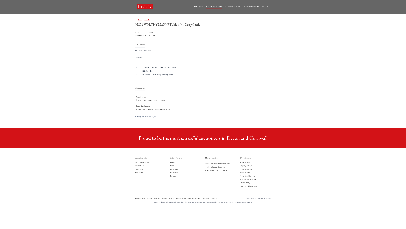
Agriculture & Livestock (214, 6)
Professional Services (251, 6)
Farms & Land (245, 173)
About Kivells (141, 157)
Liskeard (173, 176)
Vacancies (139, 169)
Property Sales (245, 162)
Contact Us (139, 173)
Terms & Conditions (153, 199)
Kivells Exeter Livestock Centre (216, 170)
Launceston (174, 173)
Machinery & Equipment (233, 6)
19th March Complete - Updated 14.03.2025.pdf (154, 109)
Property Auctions (246, 169)
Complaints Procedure (209, 199)
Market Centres (211, 157)
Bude (172, 166)
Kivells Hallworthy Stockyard (215, 167)
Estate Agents (176, 157)
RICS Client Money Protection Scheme (186, 199)
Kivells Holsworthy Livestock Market (217, 164)
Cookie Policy (140, 199)
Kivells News (139, 166)
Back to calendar (144, 20)
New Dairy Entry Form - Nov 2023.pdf (151, 100)
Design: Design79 (251, 198)
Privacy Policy (167, 199)
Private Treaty (245, 183)
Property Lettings (246, 166)
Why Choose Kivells (142, 162)
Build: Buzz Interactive (264, 198)
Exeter (172, 162)
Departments (245, 157)
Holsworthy (174, 169)
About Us (264, 6)
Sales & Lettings (198, 6)
